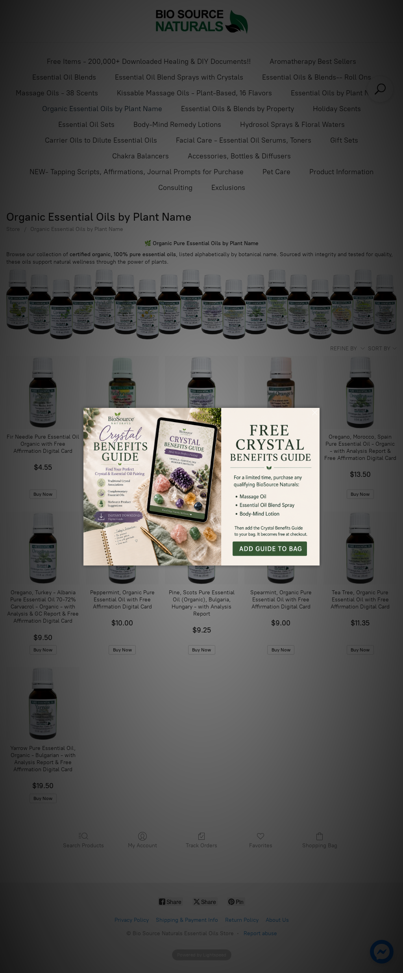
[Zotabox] (314, 558)
